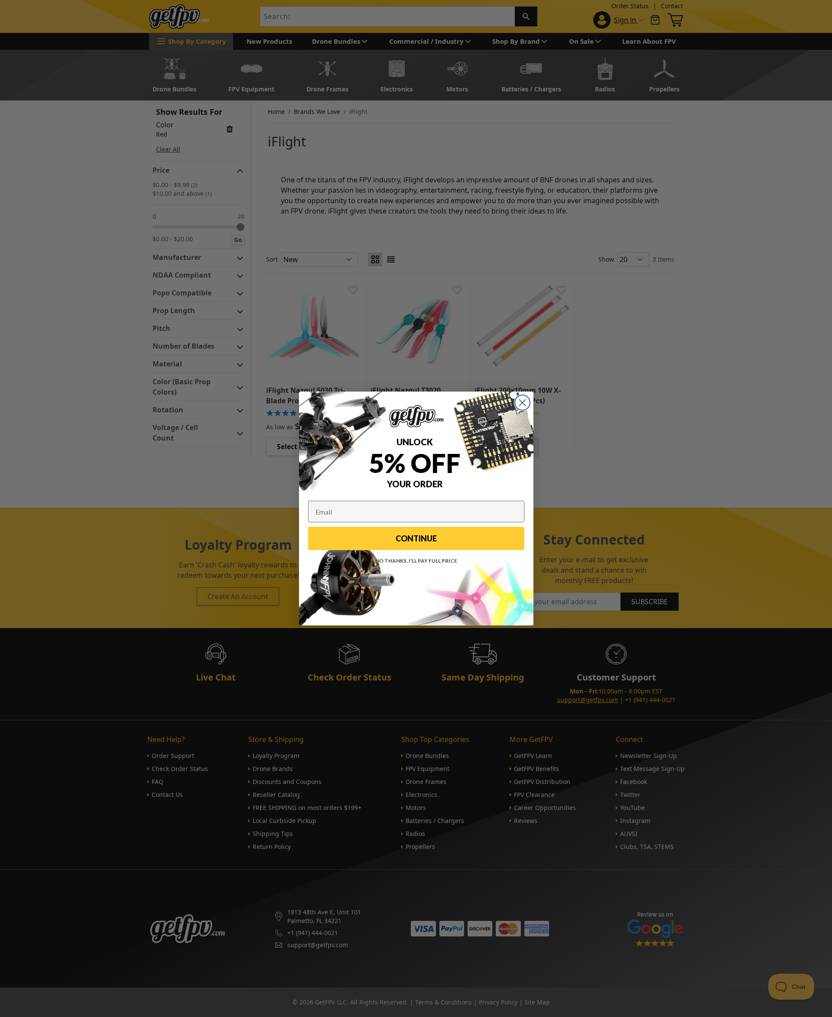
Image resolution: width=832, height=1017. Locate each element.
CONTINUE (416, 538)
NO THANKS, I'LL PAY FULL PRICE (416, 560)
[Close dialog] (522, 402)
